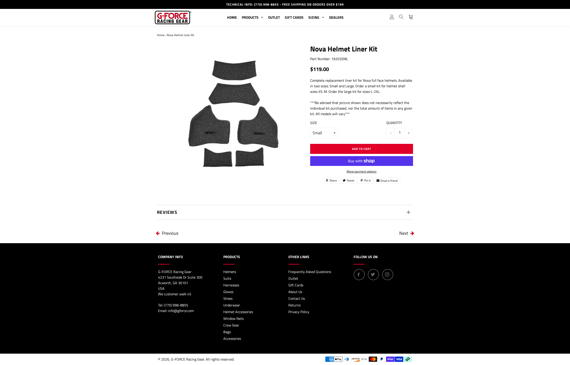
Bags (227, 331)
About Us (295, 291)
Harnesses (231, 285)
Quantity (394, 122)
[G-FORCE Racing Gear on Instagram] (387, 274)
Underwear (231, 305)
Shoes (227, 298)
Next (403, 233)
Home (232, 17)
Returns (294, 305)
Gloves (228, 291)
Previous (170, 233)
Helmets (229, 271)
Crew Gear (231, 325)
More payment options (362, 171)
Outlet (274, 17)
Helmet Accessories (238, 311)
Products (250, 17)
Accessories (232, 338)
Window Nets (233, 318)
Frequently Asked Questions (309, 271)
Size (313, 122)
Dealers (336, 17)
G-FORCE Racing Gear (187, 359)
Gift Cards (294, 17)
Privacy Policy (298, 311)
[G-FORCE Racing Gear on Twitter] (373, 274)
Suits (227, 278)
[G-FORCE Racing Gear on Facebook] (359, 274)
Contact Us (296, 298)
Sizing (314, 17)
